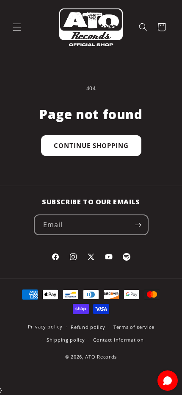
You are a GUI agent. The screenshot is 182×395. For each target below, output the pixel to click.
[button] (17, 27)
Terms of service (133, 327)
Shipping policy (66, 340)
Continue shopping (91, 145)
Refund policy (88, 327)
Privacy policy (45, 326)
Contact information (118, 340)
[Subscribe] (138, 224)
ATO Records (101, 356)
